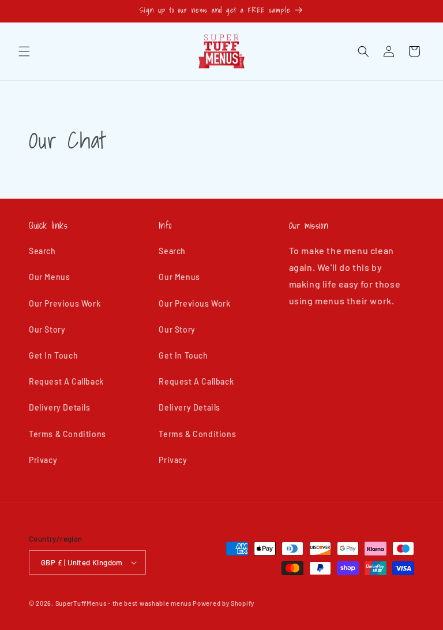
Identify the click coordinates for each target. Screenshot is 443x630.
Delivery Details (60, 407)
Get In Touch (53, 355)
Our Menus (49, 277)
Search (42, 251)
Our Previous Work (64, 303)
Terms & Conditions (67, 434)
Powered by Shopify (223, 603)
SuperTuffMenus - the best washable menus (123, 603)
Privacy (43, 460)
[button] (24, 51)
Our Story (47, 329)
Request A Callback (66, 381)
